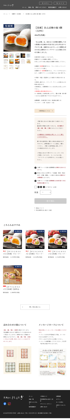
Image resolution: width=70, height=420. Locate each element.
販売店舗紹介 (52, 7)
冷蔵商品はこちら (44, 111)
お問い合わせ (62, 7)
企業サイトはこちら (60, 406)
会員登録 (58, 396)
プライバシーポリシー (46, 404)
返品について (40, 208)
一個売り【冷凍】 (16, 13)
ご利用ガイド (43, 396)
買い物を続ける (35, 307)
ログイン (58, 399)
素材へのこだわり (41, 7)
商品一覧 (31, 7)
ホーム (24, 7)
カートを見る (59, 402)
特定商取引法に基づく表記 (44, 210)
